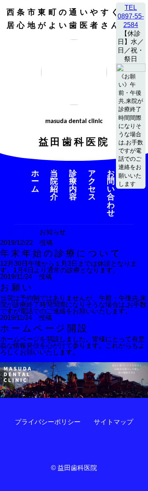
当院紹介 (55, 185)
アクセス (93, 185)
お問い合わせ (112, 193)
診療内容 (74, 185)
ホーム (36, 181)
